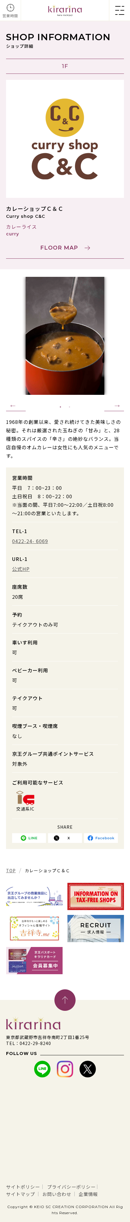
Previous (16, 404)
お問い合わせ (56, 1194)
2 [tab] (70, 407)
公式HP (21, 568)
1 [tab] (60, 407)
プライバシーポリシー (71, 1187)
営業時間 (10, 15)
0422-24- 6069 (30, 541)
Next (114, 404)
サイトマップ (20, 1194)
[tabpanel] (65, 336)
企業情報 (88, 1194)
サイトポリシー (23, 1187)
